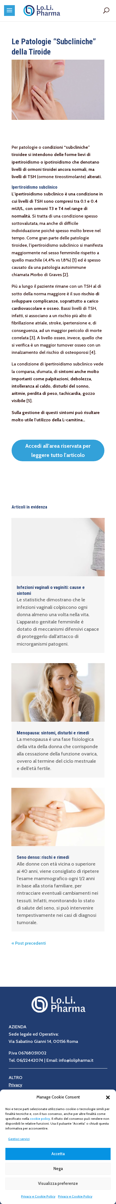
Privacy (15, 1084)
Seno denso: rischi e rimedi (43, 857)
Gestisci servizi (19, 1139)
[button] (108, 1097)
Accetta (58, 1153)
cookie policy (40, 1119)
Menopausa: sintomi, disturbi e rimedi (53, 732)
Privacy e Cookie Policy (38, 1196)
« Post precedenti (29, 943)
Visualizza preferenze (58, 1183)
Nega (58, 1168)
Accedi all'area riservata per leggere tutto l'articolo (58, 450)
